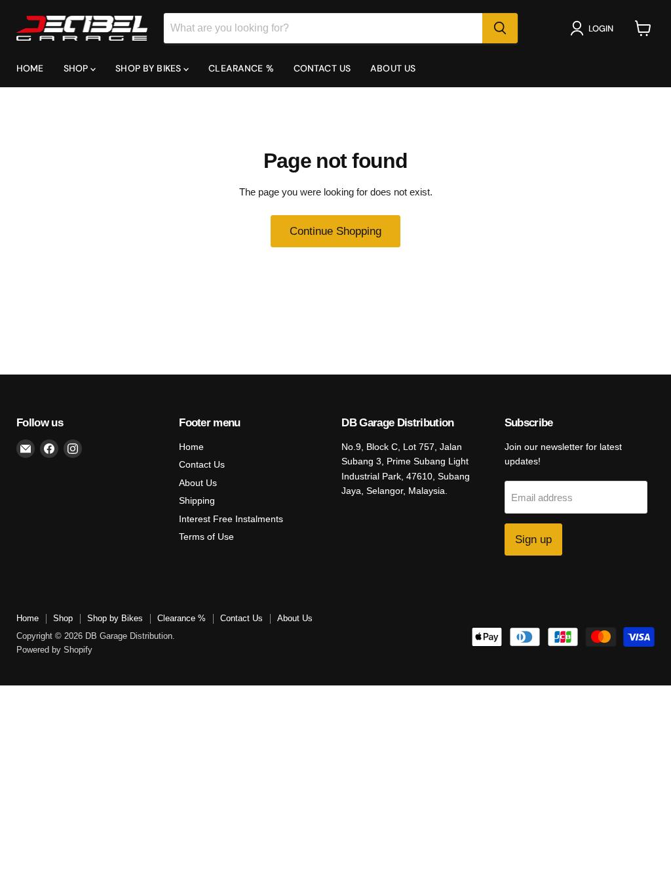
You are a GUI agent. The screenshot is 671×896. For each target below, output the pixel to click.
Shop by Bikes (149, 68)
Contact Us (322, 68)
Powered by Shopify (54, 650)
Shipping (197, 500)
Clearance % (241, 68)
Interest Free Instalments (231, 519)
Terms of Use (206, 536)
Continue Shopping (335, 231)
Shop (77, 68)
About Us (392, 68)
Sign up (533, 539)
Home (30, 68)
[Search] (500, 28)
